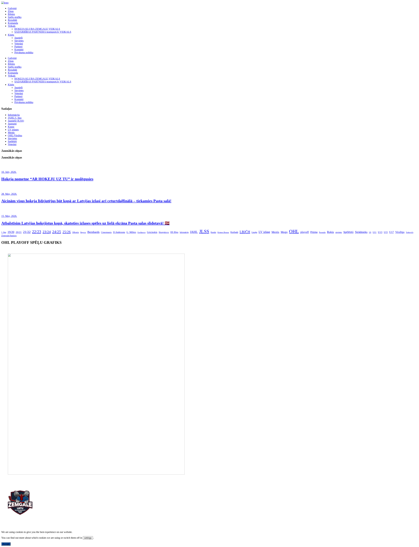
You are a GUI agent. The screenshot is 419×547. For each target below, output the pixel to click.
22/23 (36, 231)
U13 (380, 232)
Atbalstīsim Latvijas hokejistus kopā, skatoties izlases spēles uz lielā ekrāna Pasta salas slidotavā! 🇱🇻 (85, 223)
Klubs (11, 34)
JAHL (194, 232)
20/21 (19, 232)
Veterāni (18, 43)
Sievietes (19, 40)
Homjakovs (164, 232)
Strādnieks (361, 232)
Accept (6, 544)
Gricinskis (152, 232)
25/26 (67, 232)
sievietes (338, 232)
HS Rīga (174, 232)
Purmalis (322, 232)
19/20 (11, 232)
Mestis (11, 132)
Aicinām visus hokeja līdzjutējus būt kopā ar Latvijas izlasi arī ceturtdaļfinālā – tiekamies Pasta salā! (86, 201)
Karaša (213, 232)
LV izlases (13, 129)
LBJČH (245, 232)
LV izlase (264, 232)
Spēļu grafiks (14, 17)
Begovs (83, 232)
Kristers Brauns (223, 232)
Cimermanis (106, 232)
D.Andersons (119, 232)
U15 (386, 232)
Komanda (13, 23)
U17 (391, 232)
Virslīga (399, 232)
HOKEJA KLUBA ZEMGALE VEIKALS (37, 29)
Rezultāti (12, 20)
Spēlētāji (12, 141)
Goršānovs (141, 232)
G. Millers (131, 232)
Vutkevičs (409, 232)
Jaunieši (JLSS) (16, 120)
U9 (370, 232)
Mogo (284, 232)
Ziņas (11, 11)
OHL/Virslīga (15, 135)
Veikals (11, 26)
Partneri (18, 46)
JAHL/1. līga (14, 117)
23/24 (47, 232)
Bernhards (93, 232)
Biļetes (11, 14)
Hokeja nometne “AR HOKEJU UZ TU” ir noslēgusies (47, 179)
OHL (294, 231)
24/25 (56, 232)
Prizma (314, 232)
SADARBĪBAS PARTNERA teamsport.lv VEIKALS (42, 31)
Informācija (14, 114)
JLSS (204, 231)
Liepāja (254, 232)
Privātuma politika (23, 52)
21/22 (27, 232)
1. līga (3, 232)
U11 (374, 232)
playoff (304, 232)
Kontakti (18, 49)
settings (88, 538)
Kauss (11, 126)
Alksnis (75, 232)
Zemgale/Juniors (9, 235)
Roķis (330, 232)
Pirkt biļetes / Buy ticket (13, 249)
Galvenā (12, 8)
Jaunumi (12, 123)
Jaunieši (18, 37)
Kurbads (234, 232)
